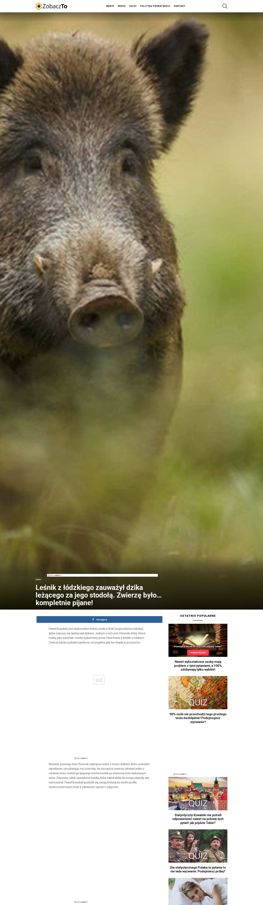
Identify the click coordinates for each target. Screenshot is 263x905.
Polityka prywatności (155, 6)
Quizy (133, 6)
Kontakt (180, 6)
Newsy (110, 6)
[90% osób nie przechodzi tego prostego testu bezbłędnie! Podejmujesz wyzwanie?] (197, 692)
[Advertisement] (102, 567)
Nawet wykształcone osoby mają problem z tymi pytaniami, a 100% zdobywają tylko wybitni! (198, 665)
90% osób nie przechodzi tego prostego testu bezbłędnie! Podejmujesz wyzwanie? (198, 718)
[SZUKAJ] (225, 6)
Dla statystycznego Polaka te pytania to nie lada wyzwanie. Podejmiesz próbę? (198, 869)
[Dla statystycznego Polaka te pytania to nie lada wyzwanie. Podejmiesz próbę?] (197, 846)
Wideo (122, 6)
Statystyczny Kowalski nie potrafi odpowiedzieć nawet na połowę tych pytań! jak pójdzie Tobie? (198, 819)
